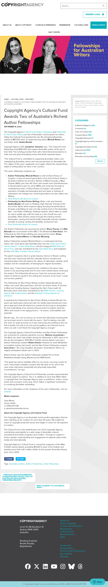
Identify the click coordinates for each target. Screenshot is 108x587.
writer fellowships (51, 464)
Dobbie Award (21, 293)
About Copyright (23, 25)
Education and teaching (84, 156)
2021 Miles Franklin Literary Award (25, 251)
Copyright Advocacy (83, 138)
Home (6, 99)
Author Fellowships (34, 464)
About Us (7, 25)
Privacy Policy (67, 548)
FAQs (62, 537)
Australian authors (17, 464)
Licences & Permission (45, 25)
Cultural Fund (81, 25)
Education (79, 153)
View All (100, 161)
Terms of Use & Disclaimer (73, 551)
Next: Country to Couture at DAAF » (50, 487)
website (7, 391)
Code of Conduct (81, 132)
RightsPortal (26, 546)
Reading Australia (28, 540)
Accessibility (66, 553)
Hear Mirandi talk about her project (23, 199)
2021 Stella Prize (46, 249)
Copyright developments (84, 147)
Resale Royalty (27, 543)
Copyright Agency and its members (89, 141)
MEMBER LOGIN (94, 14)
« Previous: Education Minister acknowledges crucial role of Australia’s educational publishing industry (17, 477)
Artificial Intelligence (83, 125)
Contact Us (65, 545)
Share (9, 459)
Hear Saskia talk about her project (22, 224)
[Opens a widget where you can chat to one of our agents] (97, 582)
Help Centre (54, 32)
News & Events (98, 25)
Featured (29, 99)
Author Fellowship (44, 132)
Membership (64, 25)
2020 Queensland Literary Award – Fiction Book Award (35, 245)
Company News (81, 135)
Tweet (21, 459)
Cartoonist (79, 128)
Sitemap (64, 556)
